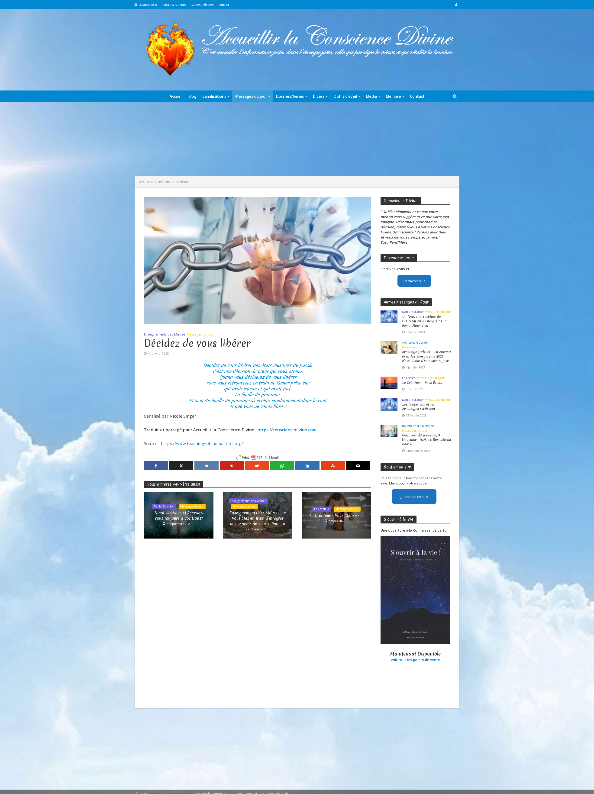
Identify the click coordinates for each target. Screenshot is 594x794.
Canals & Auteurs (173, 5)
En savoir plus (414, 280)
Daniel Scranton (164, 506)
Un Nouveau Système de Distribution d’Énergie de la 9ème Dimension (424, 321)
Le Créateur (321, 509)
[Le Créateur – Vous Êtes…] (389, 382)
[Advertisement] (297, 139)
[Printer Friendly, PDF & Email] (257, 457)
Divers (318, 96)
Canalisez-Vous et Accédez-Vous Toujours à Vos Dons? (179, 515)
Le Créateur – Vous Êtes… (422, 383)
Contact (223, 5)
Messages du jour (251, 96)
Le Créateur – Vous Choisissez (336, 515)
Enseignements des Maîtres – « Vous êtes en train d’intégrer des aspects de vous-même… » (257, 518)
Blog (192, 96)
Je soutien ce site (414, 496)
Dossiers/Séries (290, 96)
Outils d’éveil (345, 96)
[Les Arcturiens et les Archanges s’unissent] (389, 404)
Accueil (176, 96)
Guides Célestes (202, 5)
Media (371, 96)
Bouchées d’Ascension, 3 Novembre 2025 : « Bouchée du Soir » (426, 439)
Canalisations (214, 96)
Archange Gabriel (414, 343)
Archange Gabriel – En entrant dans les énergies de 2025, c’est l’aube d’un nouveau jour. (426, 356)
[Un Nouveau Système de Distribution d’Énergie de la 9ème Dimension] (389, 316)
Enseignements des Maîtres (164, 334)
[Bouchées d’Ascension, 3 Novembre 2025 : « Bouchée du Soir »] (389, 430)
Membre (393, 96)
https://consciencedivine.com (287, 430)
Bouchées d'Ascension (418, 426)
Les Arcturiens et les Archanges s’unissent (418, 406)
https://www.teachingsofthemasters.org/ (202, 443)
